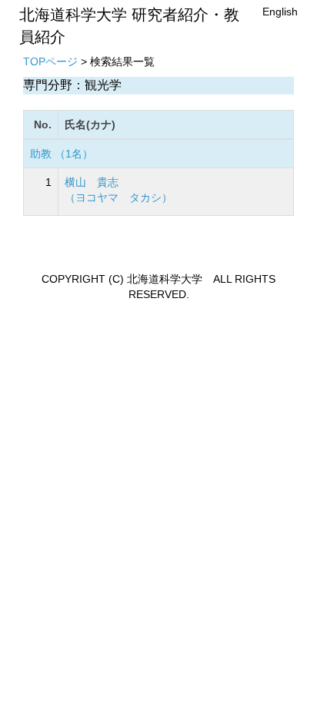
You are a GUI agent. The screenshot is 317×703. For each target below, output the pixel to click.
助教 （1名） (61, 154)
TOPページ (50, 61)
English (280, 11)
